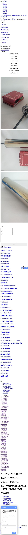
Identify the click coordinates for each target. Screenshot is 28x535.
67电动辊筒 (3, 447)
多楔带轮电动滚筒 (5, 467)
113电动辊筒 (3, 441)
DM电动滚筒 (3, 470)
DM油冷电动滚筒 (4, 29)
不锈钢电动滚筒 (4, 459)
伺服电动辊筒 (4, 458)
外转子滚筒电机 (4, 405)
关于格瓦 (5, 10)
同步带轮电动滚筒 (5, 466)
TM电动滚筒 (3, 413)
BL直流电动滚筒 (4, 27)
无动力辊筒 (3, 42)
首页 (4, 3)
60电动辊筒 (3, 448)
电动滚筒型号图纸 (5, 417)
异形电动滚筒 (4, 398)
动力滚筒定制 (4, 430)
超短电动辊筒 (4, 410)
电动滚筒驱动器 (4, 436)
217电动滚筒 (3, 437)
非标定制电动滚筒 (5, 37)
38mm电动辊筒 (4, 452)
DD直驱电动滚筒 (4, 32)
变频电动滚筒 (4, 407)
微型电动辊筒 (4, 402)
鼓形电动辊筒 (4, 456)
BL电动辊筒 (3, 469)
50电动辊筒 (3, 449)
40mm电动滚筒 (4, 451)
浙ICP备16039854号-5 (18, 527)
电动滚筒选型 (4, 426)
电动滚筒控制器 (4, 39)
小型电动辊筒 (4, 403)
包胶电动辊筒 (4, 454)
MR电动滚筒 (3, 415)
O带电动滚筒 (4, 464)
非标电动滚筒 (4, 399)
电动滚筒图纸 (4, 432)
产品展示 (5, 4)
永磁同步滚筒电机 (5, 406)
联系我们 (5, 13)
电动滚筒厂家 (4, 429)
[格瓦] (4, 1)
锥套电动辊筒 (4, 462)
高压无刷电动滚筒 (5, 396)
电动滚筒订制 (4, 425)
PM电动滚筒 (12, 19)
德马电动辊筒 (4, 433)
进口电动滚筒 (4, 418)
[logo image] (1, 381)
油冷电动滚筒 (4, 400)
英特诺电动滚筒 (4, 422)
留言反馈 (3, 50)
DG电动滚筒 (3, 414)
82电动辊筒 (3, 443)
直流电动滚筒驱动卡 (5, 434)
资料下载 (5, 11)
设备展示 (5, 7)
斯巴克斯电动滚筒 (5, 421)
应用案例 (5, 6)
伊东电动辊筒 (4, 419)
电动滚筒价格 (4, 428)
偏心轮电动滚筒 (4, 460)
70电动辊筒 (3, 445)
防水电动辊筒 (4, 409)
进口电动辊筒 (4, 455)
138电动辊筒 (3, 440)
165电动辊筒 (3, 439)
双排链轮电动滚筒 (5, 463)
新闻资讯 (5, 9)
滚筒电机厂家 (4, 424)
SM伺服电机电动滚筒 (5, 34)
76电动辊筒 (3, 444)
